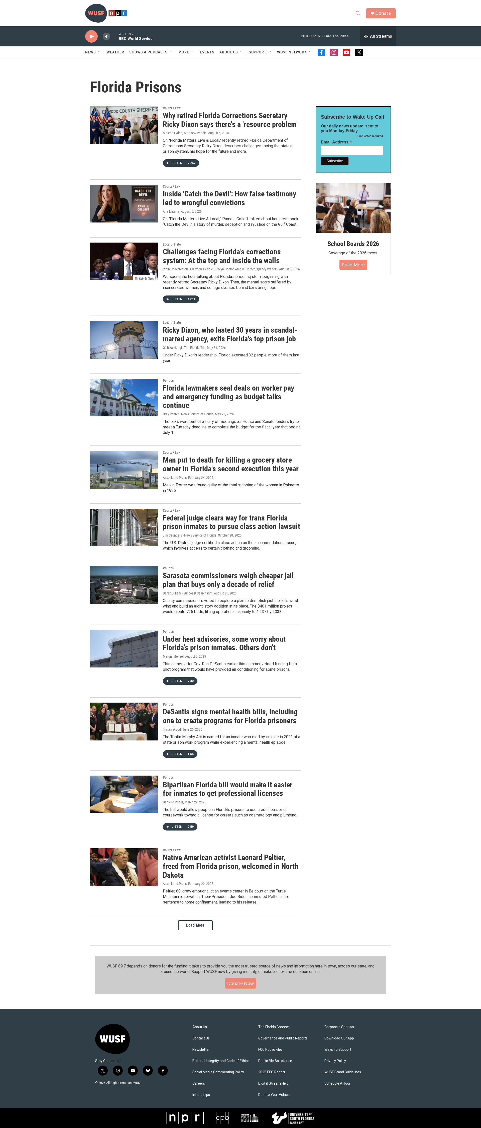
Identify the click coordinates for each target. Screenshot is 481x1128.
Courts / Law (172, 108)
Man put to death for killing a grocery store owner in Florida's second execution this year (231, 464)
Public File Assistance (275, 1061)
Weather (115, 52)
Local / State (172, 244)
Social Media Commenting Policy (218, 1072)
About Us (199, 1027)
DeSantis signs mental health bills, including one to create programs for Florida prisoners (230, 716)
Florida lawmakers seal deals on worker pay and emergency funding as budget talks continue (228, 397)
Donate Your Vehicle (274, 1095)
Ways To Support (337, 1049)
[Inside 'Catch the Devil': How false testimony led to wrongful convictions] (124, 203)
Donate (383, 13)
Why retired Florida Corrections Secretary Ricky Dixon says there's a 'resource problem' (230, 120)
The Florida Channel (274, 1027)
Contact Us (201, 1038)
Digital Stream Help (273, 1083)
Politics (168, 381)
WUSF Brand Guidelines (342, 1072)
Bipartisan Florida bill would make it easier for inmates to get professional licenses (227, 789)
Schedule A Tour (337, 1083)
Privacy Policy (335, 1061)
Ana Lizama (171, 211)
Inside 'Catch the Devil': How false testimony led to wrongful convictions (229, 198)
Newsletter (201, 1049)
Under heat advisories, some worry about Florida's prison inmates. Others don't (224, 643)
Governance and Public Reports (283, 1038)
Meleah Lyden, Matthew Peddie (185, 133)
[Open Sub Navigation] (100, 52)
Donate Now (240, 983)
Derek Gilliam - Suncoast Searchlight (187, 593)
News (90, 52)
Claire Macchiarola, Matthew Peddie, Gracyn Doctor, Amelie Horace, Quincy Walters (220, 269)
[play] (91, 36)
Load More (195, 925)
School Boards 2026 (353, 244)
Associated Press (175, 478)
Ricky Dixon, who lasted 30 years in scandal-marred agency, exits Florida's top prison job (230, 334)
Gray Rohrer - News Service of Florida (188, 414)
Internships (201, 1095)
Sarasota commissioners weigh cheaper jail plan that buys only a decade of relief (228, 580)
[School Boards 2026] (353, 208)
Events (207, 52)
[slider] (114, 36)
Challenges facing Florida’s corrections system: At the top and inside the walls (222, 256)
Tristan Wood (172, 729)
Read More (353, 265)
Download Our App (339, 1038)
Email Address (336, 142)
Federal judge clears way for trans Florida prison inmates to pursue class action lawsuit (231, 522)
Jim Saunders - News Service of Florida (189, 535)
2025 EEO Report (271, 1072)
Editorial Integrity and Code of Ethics (220, 1061)
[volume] (106, 36)
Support (257, 52)
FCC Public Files (270, 1049)
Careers (198, 1083)
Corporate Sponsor (339, 1027)
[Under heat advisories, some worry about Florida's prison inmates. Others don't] (124, 648)
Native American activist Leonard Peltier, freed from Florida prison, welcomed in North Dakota (230, 866)
